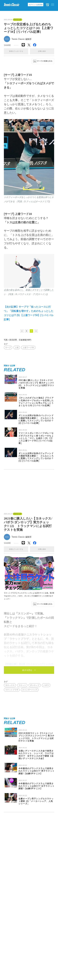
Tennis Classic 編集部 (21, 39)
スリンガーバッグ (29, 690)
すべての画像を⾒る (44, 61)
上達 (17, 347)
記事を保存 (42, 51)
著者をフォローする (16, 51)
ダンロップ (34, 685)
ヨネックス (10, 685)
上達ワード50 (28, 347)
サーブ (8, 347)
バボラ (46, 685)
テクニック (17, 19)
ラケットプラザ (11, 690)
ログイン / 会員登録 (36, 4)
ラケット (22, 685)
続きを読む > (29, 670)
